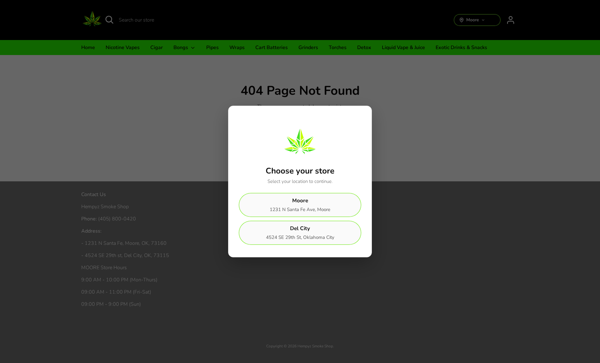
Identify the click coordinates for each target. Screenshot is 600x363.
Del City (300, 232)
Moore (300, 205)
